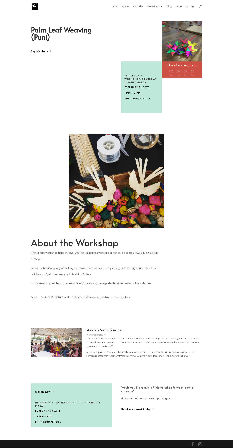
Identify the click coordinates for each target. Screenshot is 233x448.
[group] (94, 290)
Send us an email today (136, 409)
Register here (39, 51)
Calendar (138, 6)
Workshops (153, 6)
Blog (169, 6)
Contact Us (182, 6)
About (125, 6)
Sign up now (42, 392)
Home (115, 6)
